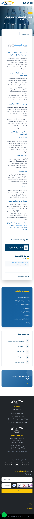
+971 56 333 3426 (12, 422)
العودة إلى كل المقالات (22, 276)
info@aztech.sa (13, 448)
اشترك (17, 491)
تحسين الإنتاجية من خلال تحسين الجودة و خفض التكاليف (18, 263)
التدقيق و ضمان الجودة (21, 225)
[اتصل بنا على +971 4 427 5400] (24, 3)
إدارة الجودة (21, 104)
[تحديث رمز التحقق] (14, 485)
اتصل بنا (27, 383)
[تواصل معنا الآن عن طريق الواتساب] (4, 514)
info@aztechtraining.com (13, 419)
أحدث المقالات (18, 45)
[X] (23, 464)
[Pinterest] (6, 464)
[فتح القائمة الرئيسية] (31, 3)
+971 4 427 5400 (15, 417)
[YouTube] (17, 464)
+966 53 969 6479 (15, 446)
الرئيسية (25, 45)
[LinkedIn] (11, 464)
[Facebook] (28, 464)
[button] (28, 3)
